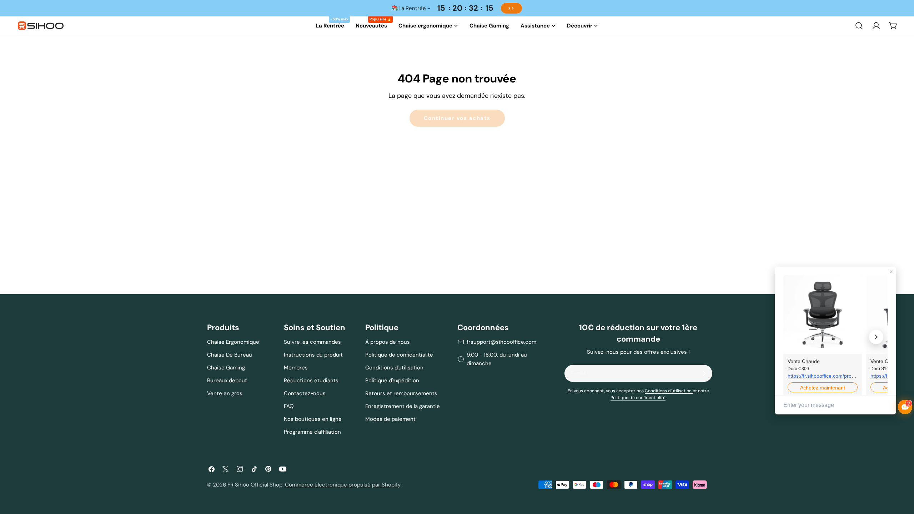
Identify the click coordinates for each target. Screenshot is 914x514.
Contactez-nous (305, 393)
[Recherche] (859, 26)
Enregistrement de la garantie (402, 406)
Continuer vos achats (457, 118)
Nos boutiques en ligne (313, 419)
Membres (296, 367)
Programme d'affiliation (312, 431)
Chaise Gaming (226, 367)
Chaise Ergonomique (233, 342)
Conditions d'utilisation (394, 367)
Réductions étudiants (311, 380)
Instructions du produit (313, 354)
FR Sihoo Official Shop (254, 484)
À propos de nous (387, 342)
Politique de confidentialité (399, 354)
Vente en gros (224, 393)
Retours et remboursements (401, 393)
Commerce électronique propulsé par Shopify (343, 484)
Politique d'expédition (392, 380)
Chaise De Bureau (229, 354)
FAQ (289, 406)
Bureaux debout (227, 380)
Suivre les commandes (312, 342)
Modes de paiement (390, 419)
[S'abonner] (704, 373)
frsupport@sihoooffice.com (501, 342)
